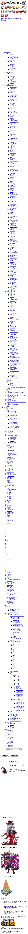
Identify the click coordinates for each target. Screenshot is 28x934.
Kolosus (11, 275)
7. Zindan (18, 684)
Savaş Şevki (12, 375)
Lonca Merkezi (13, 418)
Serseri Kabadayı (14, 170)
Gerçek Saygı (13, 350)
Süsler (5, 486)
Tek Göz (12, 77)
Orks (11, 110)
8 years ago (12, 903)
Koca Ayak (12, 158)
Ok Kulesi (9, 463)
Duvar (11, 430)
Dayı (11, 131)
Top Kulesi (9, 466)
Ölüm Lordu (12, 146)
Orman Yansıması (14, 252)
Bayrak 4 (9, 494)
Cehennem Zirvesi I (17, 622)
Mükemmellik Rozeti (12, 597)
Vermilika (12, 284)
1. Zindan (18, 676)
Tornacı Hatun (13, 282)
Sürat (11, 306)
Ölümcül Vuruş (13, 299)
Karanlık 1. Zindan (20, 700)
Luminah (12, 256)
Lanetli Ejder (13, 259)
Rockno (11, 150)
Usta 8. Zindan (19, 698)
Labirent (12, 640)
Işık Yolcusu (12, 243)
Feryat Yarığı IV (16, 632)
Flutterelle (12, 232)
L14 (13, 660)
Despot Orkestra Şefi (14, 289)
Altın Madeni (10, 457)
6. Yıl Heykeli (10, 585)
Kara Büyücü (13, 204)
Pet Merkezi (9, 478)
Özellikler (12, 385)
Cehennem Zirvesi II (17, 624)
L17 (13, 664)
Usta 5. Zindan (19, 694)
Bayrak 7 (9, 498)
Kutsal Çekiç (10, 745)
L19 (13, 667)
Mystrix (11, 248)
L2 (13, 644)
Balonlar (9, 505)
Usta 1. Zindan (19, 688)
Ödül (5, 735)
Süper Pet (9, 380)
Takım (8, 613)
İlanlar (16, 18)
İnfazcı (11, 73)
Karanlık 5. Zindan (20, 706)
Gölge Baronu (13, 240)
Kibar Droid (12, 280)
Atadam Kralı (10, 513)
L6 (13, 649)
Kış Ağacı (9, 517)
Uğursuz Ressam (14, 220)
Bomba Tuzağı (10, 472)
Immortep (12, 104)
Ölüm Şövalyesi (13, 112)
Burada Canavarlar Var (15, 671)
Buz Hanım (12, 197)
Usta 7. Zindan (19, 696)
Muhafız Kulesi (10, 485)
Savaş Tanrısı (13, 310)
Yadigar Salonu (10, 469)
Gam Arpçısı (13, 276)
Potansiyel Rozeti (11, 595)
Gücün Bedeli (13, 367)
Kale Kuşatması (13, 415)
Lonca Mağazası (13, 429)
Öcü (11, 124)
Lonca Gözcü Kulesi (14, 427)
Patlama (11, 298)
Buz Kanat (12, 127)
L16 (13, 663)
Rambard (12, 193)
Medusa (11, 116)
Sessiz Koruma (13, 349)
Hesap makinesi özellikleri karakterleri (16, 387)
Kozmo (11, 178)
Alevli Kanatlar (13, 105)
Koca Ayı (12, 192)
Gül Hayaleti (13, 251)
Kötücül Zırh (13, 344)
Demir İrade (12, 328)
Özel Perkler (9, 433)
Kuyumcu (12, 235)
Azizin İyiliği (13, 342)
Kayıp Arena (13, 712)
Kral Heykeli (10, 603)
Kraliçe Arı (12, 186)
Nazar (11, 244)
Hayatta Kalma (13, 337)
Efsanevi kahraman (11, 85)
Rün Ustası (12, 200)
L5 (13, 648)
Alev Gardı (12, 301)
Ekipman (9, 381)
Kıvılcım (12, 297)
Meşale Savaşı (13, 414)
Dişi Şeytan (12, 91)
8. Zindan (18, 686)
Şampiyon (12, 92)
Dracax (11, 135)
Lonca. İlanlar (10, 408)
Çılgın (11, 307)
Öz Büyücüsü (13, 88)
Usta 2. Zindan (19, 690)
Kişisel (4, 20)
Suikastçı (12, 75)
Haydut (11, 70)
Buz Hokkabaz (13, 279)
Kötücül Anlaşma (14, 332)
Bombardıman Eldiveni (15, 721)
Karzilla (11, 101)
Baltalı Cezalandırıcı (14, 270)
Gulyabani (12, 171)
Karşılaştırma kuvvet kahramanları (15, 394)
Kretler (8, 734)
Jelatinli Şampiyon (14, 57)
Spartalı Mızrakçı (14, 219)
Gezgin (11, 190)
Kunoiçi (11, 213)
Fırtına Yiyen (13, 163)
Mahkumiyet (13, 321)
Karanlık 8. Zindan (20, 710)
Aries (11, 107)
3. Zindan (18, 679)
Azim (11, 311)
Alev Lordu (12, 228)
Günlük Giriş (10, 737)
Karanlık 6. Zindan (20, 707)
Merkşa (11, 287)
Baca (8, 519)
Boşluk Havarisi (13, 255)
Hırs (11, 295)
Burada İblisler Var (17, 638)
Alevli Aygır (12, 439)
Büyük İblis (12, 723)
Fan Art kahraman (11, 446)
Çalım (11, 325)
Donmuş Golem (13, 438)
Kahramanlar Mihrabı (12, 454)
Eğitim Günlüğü (10, 743)
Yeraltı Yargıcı (13, 223)
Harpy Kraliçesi (13, 120)
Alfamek (12, 202)
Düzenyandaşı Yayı (14, 359)
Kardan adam (10, 509)
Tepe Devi (12, 64)
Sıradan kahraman (11, 60)
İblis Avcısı (12, 263)
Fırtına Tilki (12, 196)
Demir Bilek (12, 205)
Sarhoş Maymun (13, 216)
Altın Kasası (9, 459)
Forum (2, 18)
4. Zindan (18, 680)
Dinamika (12, 262)
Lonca (5, 407)
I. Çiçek (8, 501)
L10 (13, 655)
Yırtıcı (11, 180)
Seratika (11, 214)
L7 (13, 651)
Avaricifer (12, 725)
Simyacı (11, 69)
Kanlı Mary (12, 189)
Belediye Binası (10, 453)
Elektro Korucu (13, 258)
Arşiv (8, 449)
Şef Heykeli (9, 601)
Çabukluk (12, 338)
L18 (13, 665)
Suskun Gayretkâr (14, 206)
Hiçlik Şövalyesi (13, 233)
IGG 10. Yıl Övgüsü (11, 578)
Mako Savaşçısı (13, 249)
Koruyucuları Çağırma (12, 435)
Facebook (6, 18)
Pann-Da (12, 79)
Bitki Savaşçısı (13, 175)
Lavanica (12, 166)
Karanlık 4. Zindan (20, 704)
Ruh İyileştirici (13, 352)
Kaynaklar (9, 447)
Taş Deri (12, 309)
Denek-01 (12, 155)
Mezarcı (11, 217)
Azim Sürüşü (13, 333)
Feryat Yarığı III (16, 630)
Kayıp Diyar (12, 634)
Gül (7, 504)
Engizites (12, 283)
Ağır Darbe (12, 294)
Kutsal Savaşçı (13, 87)
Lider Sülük (12, 58)
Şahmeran (12, 136)
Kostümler (9, 399)
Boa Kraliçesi (13, 266)
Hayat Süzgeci (13, 313)
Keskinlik (12, 324)
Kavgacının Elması (14, 371)
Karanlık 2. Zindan (20, 702)
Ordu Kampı (10, 455)
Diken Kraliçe (13, 437)
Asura (11, 167)
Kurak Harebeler (13, 715)
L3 (13, 645)
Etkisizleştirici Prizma (15, 357)
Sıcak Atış (12, 188)
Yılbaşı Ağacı (10, 508)
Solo (8, 633)
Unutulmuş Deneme (14, 717)
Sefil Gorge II (16, 618)
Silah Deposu (10, 482)
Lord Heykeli (10, 602)
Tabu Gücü (12, 365)
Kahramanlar (7, 52)
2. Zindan (18, 677)
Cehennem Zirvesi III (18, 625)
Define (14, 636)
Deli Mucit (12, 268)
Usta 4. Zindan (19, 692)
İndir (19, 18)
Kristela (11, 224)
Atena (11, 157)
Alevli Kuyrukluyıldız (15, 353)
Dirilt (11, 293)
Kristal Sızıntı (13, 56)
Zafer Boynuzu (13, 364)
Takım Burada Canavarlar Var (17, 616)
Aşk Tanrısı (12, 103)
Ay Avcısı (12, 245)
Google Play (12, 18)
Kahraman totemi (11, 477)
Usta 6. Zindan (19, 695)
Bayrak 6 (9, 497)
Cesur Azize (12, 198)
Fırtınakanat (12, 221)
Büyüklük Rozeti (11, 599)
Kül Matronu (13, 201)
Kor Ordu (12, 727)
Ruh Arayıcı (12, 254)
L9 (13, 653)
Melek (11, 61)
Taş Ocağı (9, 484)
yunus (7, 901)
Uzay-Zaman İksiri (14, 377)
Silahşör (11, 149)
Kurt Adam (12, 76)
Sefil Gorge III (16, 620)
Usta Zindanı (16, 687)
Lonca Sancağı (13, 423)
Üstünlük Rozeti (10, 598)
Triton (11, 84)
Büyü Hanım (13, 208)
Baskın (11, 672)
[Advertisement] (14, 36)
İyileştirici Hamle (14, 361)
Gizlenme (12, 345)
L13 (13, 659)
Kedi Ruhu (12, 210)
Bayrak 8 (9, 500)
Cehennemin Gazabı (14, 319)
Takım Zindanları (14, 614)
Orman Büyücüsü (14, 93)
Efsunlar (12, 383)
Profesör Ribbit (13, 165)
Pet (7, 379)
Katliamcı (12, 271)
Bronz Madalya (10, 591)
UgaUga (12, 154)
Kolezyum (12, 420)
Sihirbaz (11, 118)
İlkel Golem (12, 290)
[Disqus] (14, 795)
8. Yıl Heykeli (10, 594)
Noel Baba (12, 111)
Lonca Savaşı (13, 411)
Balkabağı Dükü (13, 99)
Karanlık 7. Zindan (20, 708)
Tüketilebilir (9, 733)
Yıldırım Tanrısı (13, 95)
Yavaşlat (12, 305)
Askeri (8, 445)
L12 (13, 657)
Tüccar (14, 637)
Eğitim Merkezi (10, 476)
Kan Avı (12, 373)
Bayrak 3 (9, 493)
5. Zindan (18, 682)
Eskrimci (12, 212)
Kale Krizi (9, 722)
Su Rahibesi (12, 267)
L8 (13, 652)
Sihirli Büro (12, 419)
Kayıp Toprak (13, 719)
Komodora (12, 173)
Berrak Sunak (10, 583)
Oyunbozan (12, 139)
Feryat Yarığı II (16, 629)
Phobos (11, 185)
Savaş (8, 410)
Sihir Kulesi (9, 465)
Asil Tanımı (9, 738)
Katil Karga (12, 231)
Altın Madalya (10, 589)
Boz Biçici (12, 97)
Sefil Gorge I (16, 617)
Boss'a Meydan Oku (14, 412)
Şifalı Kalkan (13, 376)
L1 (13, 643)
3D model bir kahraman (12, 404)
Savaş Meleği (13, 143)
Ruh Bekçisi (12, 130)
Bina (8, 416)
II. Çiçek (9, 503)
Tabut (8, 516)
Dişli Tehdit (12, 247)
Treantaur (12, 119)
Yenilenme (12, 329)
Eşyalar (5, 729)
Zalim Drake (13, 123)
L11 (13, 656)
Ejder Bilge (12, 239)
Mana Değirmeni (11, 458)
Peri (10, 114)
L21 (13, 669)
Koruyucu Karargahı (14, 426)
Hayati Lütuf (13, 334)
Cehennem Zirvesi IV (18, 626)
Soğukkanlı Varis (14, 272)
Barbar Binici (13, 278)
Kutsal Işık (12, 330)
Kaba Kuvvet (13, 326)
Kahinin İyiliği (13, 341)
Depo (8, 481)
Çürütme (12, 318)
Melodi (11, 260)
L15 (13, 661)
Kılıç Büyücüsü (13, 227)
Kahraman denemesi (11, 400)
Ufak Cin (12, 142)
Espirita (11, 159)
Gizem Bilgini (13, 184)
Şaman (11, 80)
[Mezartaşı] (4, 774)
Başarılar (9, 739)
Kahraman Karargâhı (12, 474)
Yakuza (11, 147)
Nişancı (11, 62)
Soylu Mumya (13, 274)
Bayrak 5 (9, 496)
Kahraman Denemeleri (15, 641)
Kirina (11, 162)
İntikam (11, 140)
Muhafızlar (9, 389)
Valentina (12, 128)
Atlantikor (12, 100)
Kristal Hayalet (13, 194)
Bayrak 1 (9, 490)
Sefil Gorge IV (16, 621)
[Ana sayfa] (13, 4)
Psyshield (12, 317)
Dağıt (11, 303)
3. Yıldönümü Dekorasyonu (13, 579)
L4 (13, 647)
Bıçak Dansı (12, 348)
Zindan (11, 673)
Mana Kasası (10, 461)
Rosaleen (12, 177)
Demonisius (9, 906)
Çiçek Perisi (12, 229)
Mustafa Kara (9, 911)
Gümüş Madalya (10, 590)
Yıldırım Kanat (13, 138)
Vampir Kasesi (13, 354)
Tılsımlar (12, 450)
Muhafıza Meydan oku (15, 718)
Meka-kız (12, 151)
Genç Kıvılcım (13, 264)
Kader (8, 391)
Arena (11, 711)
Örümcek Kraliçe (14, 241)
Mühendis (12, 65)
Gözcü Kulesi (10, 462)
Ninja (11, 89)
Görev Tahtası (10, 741)
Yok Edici (12, 115)
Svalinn (11, 181)
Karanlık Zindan (16, 699)
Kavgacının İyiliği (14, 340)
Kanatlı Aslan (13, 442)
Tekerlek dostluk (10, 746)
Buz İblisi (12, 83)
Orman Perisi (13, 68)
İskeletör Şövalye (14, 122)
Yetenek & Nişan (11, 291)
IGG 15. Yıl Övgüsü (11, 593)
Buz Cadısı (12, 66)
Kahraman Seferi (14, 714)
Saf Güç (11, 322)
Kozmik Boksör (13, 286)
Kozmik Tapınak (10, 582)
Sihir (8, 406)
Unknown (9, 559)
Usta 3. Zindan (19, 691)
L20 (13, 668)
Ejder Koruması (13, 356)
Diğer (5, 443)
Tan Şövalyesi (13, 237)
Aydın (11, 314)
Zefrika (11, 182)
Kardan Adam (10, 520)
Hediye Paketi (10, 730)
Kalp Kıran (12, 145)
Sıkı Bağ (12, 372)
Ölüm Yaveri (13, 134)
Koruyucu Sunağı (14, 424)
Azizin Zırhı (12, 369)
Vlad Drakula (13, 108)
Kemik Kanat (13, 153)
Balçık (8, 53)
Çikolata (9, 523)
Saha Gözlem (10, 431)
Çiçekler (9, 507)
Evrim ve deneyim (11, 398)
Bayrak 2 (9, 492)
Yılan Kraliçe (13, 81)
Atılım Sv (9, 388)
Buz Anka (12, 174)
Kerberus (12, 441)
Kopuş (11, 336)
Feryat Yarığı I (16, 628)
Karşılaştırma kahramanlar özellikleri (15, 392)
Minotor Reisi (13, 96)
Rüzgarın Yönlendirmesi (15, 363)
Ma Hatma (12, 169)
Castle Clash (6, 908)
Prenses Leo (12, 132)
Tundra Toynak (13, 225)
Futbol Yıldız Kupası (11, 489)
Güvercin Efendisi (14, 161)
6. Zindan (18, 683)
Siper (11, 315)
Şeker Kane (12, 126)
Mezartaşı (9, 515)
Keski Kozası (13, 302)
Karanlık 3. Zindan (20, 703)
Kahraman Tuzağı (11, 473)
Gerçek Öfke (13, 346)
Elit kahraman (10, 72)
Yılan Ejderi (12, 236)
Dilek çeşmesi (10, 742)
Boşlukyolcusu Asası (14, 360)
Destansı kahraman (11, 209)
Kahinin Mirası (13, 368)
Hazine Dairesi (13, 422)
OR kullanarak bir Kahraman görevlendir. (16, 402)
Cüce (11, 726)
